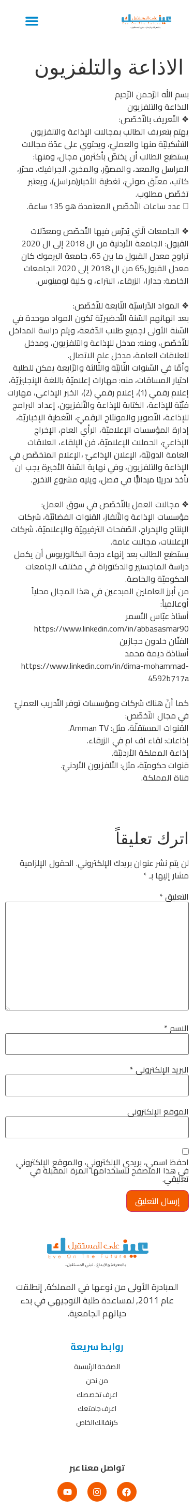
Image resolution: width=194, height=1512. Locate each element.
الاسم (176, 1028)
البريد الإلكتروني (159, 1069)
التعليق (174, 896)
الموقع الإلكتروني (158, 1111)
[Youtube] (67, 1491)
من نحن (97, 1380)
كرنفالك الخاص (97, 1422)
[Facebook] (126, 1491)
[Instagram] (97, 1491)
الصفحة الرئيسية (97, 1366)
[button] (31, 21)
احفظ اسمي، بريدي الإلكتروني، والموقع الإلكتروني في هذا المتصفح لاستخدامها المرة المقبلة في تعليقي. (102, 1170)
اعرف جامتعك (97, 1408)
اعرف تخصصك (97, 1394)
